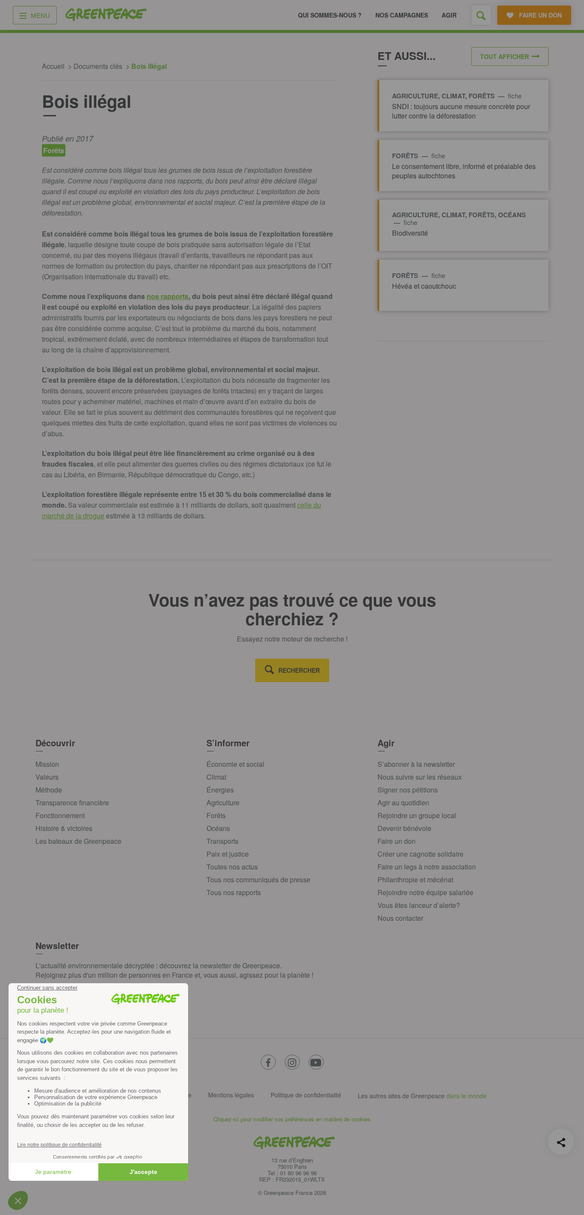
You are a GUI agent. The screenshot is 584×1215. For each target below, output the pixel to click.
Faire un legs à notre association (427, 867)
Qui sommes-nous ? (330, 15)
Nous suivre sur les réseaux (420, 777)
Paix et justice (227, 854)
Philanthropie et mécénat (415, 879)
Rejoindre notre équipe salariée (425, 892)
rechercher (299, 670)
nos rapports (168, 296)
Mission (47, 764)
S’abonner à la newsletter (416, 764)
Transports (222, 841)
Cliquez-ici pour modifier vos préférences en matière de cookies (292, 1119)
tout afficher (504, 56)
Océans (218, 828)
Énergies (220, 790)
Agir (449, 15)
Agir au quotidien (403, 802)
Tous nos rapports (233, 892)
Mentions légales (231, 1095)
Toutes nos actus (232, 867)
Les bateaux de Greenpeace (78, 841)
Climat (216, 777)
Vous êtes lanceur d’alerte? (419, 905)
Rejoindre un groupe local (417, 815)
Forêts (216, 815)
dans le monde (466, 1095)
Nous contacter (400, 918)
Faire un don (397, 841)
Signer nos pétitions (408, 790)
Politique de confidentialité (306, 1095)
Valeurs (47, 777)
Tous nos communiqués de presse (258, 879)
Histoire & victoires (63, 828)
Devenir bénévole (404, 828)
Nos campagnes (401, 15)
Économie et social (235, 764)
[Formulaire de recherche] (481, 15)
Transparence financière (72, 802)
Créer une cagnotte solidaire (420, 854)
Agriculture (222, 802)
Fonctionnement (60, 815)
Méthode (48, 790)
